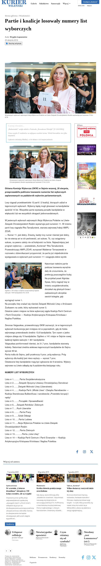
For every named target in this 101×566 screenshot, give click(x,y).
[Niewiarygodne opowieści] (32, 532)
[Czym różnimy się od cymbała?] (56, 532)
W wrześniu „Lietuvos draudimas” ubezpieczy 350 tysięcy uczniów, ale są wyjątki (18, 491)
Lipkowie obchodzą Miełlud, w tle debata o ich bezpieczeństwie (30, 139)
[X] (30, 56)
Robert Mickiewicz (74, 521)
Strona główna (11, 16)
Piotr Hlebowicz (40, 521)
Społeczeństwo (11, 486)
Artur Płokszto (76, 519)
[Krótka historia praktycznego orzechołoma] (51, 478)
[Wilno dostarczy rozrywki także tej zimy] (81, 478)
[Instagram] (84, 452)
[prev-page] (6, 550)
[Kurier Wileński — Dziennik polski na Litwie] (14, 3)
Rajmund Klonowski (57, 521)
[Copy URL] (47, 56)
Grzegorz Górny (90, 519)
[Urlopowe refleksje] (8, 532)
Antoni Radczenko (60, 519)
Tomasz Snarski (90, 521)
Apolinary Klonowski (63, 544)
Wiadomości (24, 16)
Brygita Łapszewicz (18, 37)
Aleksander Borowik (43, 519)
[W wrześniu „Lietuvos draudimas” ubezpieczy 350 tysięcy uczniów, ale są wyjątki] (20, 478)
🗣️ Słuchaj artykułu (13, 43)
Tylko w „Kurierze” (73, 486)
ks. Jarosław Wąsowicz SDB (20, 521)
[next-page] (10, 550)
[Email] (42, 56)
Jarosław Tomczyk (17, 537)
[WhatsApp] (36, 56)
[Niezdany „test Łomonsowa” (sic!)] (80, 532)
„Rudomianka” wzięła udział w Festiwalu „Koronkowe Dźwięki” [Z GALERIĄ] (36, 129)
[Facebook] (25, 56)
